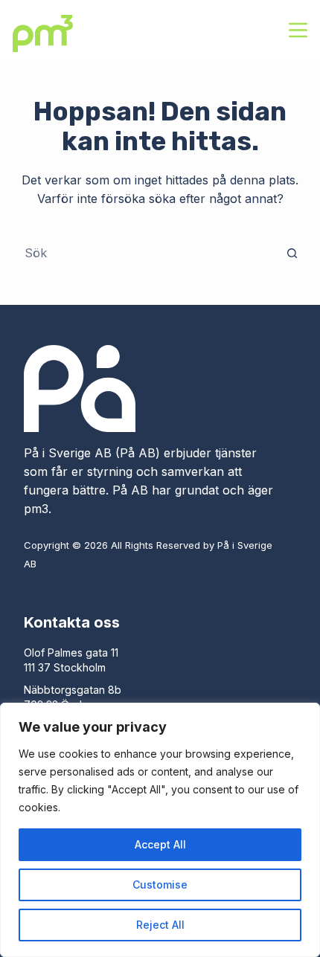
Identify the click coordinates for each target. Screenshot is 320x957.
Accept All (160, 844)
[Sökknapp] (292, 253)
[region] (160, 830)
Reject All (160, 924)
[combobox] (145, 253)
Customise (160, 884)
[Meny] (298, 30)
